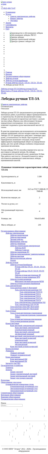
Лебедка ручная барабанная (16, 81)
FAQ (7, 29)
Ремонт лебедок (16, 18)
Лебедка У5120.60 (10, 426)
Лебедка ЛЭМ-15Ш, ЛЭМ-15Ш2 (26, 441)
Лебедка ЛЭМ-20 (23, 439)
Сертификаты (11, 25)
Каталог (9, 74)
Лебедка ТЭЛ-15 (31, 432)
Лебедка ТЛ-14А (37, 424)
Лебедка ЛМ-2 (39, 426)
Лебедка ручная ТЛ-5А (10, 89)
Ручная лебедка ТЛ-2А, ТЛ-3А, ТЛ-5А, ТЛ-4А (24, 83)
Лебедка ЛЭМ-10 (37, 437)
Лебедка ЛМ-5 (7, 430)
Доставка (14, 21)
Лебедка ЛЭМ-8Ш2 (27, 443)
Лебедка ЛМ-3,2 (23, 428)
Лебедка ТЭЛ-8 (33, 430)
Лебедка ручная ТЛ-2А (28, 89)
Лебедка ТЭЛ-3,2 (38, 428)
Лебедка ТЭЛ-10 (17, 432)
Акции (8, 23)
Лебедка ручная (12, 78)
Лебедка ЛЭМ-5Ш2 (21, 437)
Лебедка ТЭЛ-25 (17, 434)
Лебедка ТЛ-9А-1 (25, 426)
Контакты (9, 27)
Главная (9, 72)
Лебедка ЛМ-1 (23, 424)
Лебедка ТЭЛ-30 (31, 434)
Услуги (8, 14)
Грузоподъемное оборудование (18, 76)
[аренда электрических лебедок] (14, 104)
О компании (10, 12)
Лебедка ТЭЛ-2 (9, 428)
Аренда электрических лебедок (22, 16)
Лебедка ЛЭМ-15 (8, 439)
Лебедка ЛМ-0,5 (10, 424)
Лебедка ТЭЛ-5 (20, 430)
